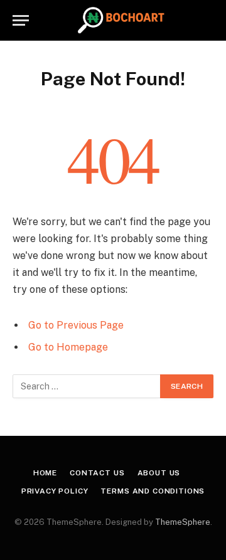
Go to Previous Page (76, 325)
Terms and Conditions (152, 491)
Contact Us (97, 472)
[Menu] (21, 20)
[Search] (207, 20)
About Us (159, 472)
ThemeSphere (182, 522)
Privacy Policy (55, 491)
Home (45, 472)
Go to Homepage (68, 347)
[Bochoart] (120, 20)
